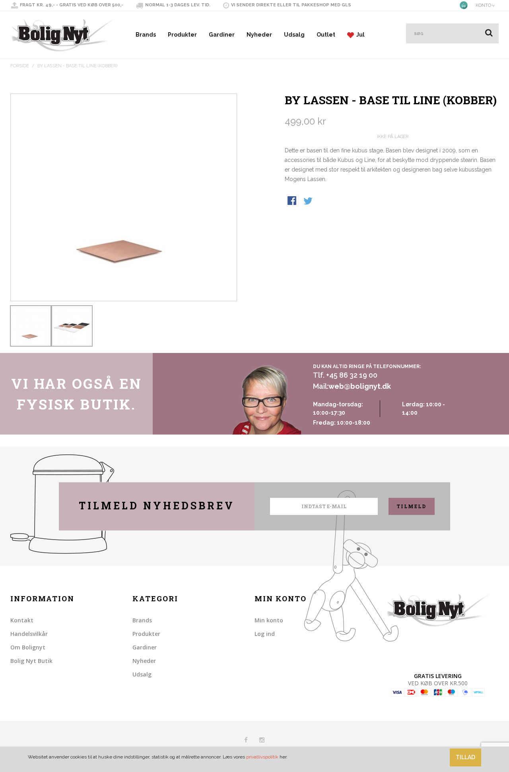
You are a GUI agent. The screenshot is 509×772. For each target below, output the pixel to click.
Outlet (326, 34)
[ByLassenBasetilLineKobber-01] (30, 326)
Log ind (264, 633)
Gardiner (222, 34)
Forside (19, 65)
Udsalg (294, 34)
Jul (359, 34)
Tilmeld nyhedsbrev (157, 505)
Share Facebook (293, 201)
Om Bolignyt (27, 647)
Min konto (268, 620)
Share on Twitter (308, 201)
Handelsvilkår (29, 633)
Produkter (182, 34)
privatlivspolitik (262, 757)
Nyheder (259, 34)
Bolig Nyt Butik (31, 661)
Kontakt (21, 620)
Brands (146, 34)
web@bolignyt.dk (359, 386)
